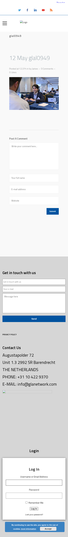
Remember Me (36, 502)
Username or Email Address (34, 476)
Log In (34, 509)
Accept (48, 528)
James (35, 68)
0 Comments (47, 68)
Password (34, 489)
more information (28, 529)
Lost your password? (34, 514)
